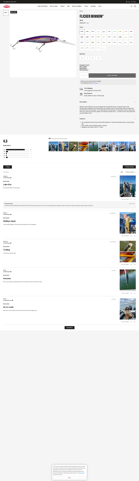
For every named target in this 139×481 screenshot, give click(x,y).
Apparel (93, 6)
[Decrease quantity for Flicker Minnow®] (81, 75)
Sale (99, 6)
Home (81, 11)
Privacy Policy (81, 473)
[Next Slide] (134, 146)
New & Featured (42, 6)
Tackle (62, 6)
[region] (92, 146)
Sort (122, 172)
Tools (86, 6)
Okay (69, 477)
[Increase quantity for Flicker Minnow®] (86, 75)
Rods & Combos (77, 6)
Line (68, 6)
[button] (84, 23)
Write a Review (131, 167)
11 (98, 58)
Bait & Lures (54, 6)
